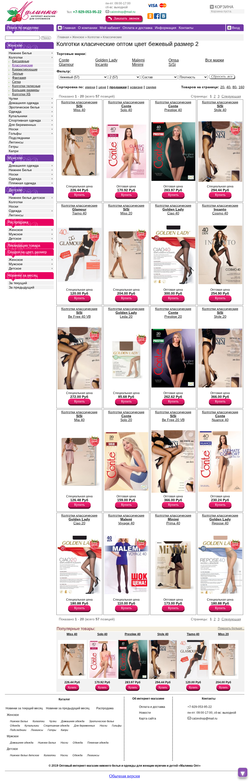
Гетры (13, 147)
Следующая (231, 96)
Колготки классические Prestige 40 (173, 106)
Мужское (16, 234)
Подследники (19, 138)
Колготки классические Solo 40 (126, 106)
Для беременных (22, 125)
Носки (13, 129)
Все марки (214, 60)
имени (90, 87)
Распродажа (105, 708)
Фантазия (19, 77)
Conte (64, 60)
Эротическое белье (24, 107)
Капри (13, 151)
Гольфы (15, 133)
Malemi (138, 60)
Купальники (18, 116)
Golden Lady (106, 60)
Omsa (174, 60)
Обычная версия (124, 775)
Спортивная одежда (25, 120)
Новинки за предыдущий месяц (67, 708)
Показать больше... (231, 628)
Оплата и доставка (152, 707)
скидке (151, 87)
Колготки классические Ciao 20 (79, 519)
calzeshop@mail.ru (122, 12)
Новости (145, 712)
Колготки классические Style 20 (220, 312)
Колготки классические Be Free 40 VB (79, 312)
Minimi (137, 64)
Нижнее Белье (20, 53)
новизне (136, 87)
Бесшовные (20, 61)
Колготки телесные (26, 86)
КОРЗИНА (224, 7)
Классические (22, 65)
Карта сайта (147, 718)
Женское (16, 230)
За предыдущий (21, 287)
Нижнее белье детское (27, 198)
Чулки (13, 98)
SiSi (172, 64)
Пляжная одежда (22, 183)
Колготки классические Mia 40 (79, 416)
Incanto (101, 64)
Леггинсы (16, 142)
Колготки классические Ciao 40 (173, 209)
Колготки (16, 57)
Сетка (16, 82)
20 (222, 87)
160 (241, 87)
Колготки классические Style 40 (220, 106)
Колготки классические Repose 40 (220, 519)
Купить (79, 195)
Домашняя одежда (24, 103)
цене (102, 87)
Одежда (15, 112)
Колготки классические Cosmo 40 (220, 209)
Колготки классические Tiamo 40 (79, 209)
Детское (15, 190)
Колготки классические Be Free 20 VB (173, 416)
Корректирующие (24, 69)
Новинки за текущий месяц (24, 708)
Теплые (17, 73)
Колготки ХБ (21, 94)
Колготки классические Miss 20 (126, 209)
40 (228, 87)
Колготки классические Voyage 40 (126, 519)
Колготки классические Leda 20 (126, 312)
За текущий (18, 283)
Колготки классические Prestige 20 (173, 312)
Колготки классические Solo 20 (126, 416)
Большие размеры (25, 90)
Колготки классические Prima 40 (173, 519)
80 (234, 87)
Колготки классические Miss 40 (79, 106)
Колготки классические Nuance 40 (220, 416)
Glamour (66, 64)
